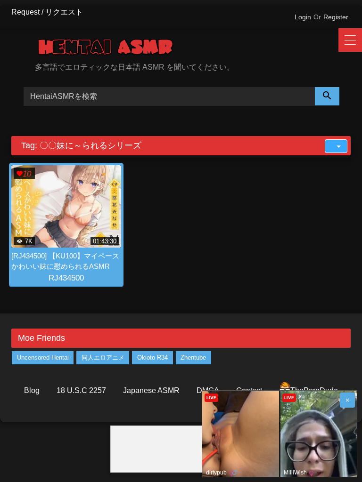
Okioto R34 (152, 357)
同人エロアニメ (103, 357)
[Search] (327, 96)
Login (303, 17)
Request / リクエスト (47, 12)
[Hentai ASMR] (193, 49)
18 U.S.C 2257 (81, 390)
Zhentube (193, 357)
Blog (32, 390)
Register (335, 17)
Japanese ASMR (151, 390)
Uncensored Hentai (43, 357)
